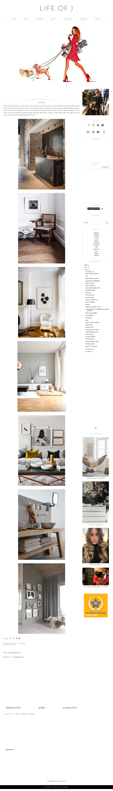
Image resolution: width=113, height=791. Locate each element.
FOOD (96, 239)
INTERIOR (83, 19)
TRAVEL (96, 253)
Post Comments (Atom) (25, 714)
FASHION (39, 19)
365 (86, 276)
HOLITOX (88, 292)
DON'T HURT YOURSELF (92, 322)
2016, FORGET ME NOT (92, 273)
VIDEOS (96, 255)
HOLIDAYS (96, 243)
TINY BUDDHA (89, 315)
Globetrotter (88, 317)
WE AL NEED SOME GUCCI (93, 288)
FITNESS (96, 236)
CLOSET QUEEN (95, 525)
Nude (86, 320)
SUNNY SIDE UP (90, 285)
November (88, 349)
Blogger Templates (53, 787)
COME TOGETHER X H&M (92, 307)
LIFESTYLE (68, 19)
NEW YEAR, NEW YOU (91, 278)
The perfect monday (95, 478)
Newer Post (13, 708)
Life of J (56, 9)
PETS (96, 251)
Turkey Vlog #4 (89, 334)
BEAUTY (53, 19)
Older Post (70, 708)
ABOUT (26, 19)
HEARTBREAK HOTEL (91, 332)
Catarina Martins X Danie (92, 341)
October (88, 351)
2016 (85, 269)
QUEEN (87, 304)
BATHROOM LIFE (90, 290)
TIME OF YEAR (89, 283)
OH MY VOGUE (89, 339)
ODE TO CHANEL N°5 (91, 299)
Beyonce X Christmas (91, 346)
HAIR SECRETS (96, 565)
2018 (85, 265)
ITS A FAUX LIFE (89, 295)
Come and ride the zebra (92, 329)
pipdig (66, 787)
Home (42, 708)
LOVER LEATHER (90, 336)
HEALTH (96, 241)
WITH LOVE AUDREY (91, 313)
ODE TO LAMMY (90, 302)
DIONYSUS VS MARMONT (92, 281)
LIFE (96, 247)
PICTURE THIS (89, 297)
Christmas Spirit (89, 343)
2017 (85, 267)
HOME (14, 19)
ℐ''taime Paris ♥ (89, 327)
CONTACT (98, 19)
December (88, 271)
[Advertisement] (41, 92)
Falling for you (89, 325)
